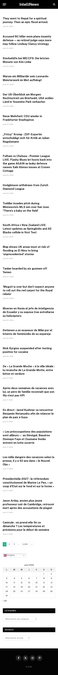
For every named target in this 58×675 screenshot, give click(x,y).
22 (44, 587)
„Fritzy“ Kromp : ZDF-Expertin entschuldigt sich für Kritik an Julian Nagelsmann (26, 138)
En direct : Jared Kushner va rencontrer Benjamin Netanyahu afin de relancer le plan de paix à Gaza (28, 413)
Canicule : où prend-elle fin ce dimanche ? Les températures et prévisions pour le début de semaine (26, 526)
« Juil (5, 601)
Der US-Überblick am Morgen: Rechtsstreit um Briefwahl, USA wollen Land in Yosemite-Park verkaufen (28, 98)
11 (14, 583)
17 (7, 587)
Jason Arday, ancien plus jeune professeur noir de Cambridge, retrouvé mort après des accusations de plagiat (28, 504)
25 (14, 591)
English (11, 555)
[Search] (53, 4)
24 (7, 591)
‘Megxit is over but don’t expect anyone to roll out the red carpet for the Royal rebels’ (28, 290)
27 (29, 591)
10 (7, 583)
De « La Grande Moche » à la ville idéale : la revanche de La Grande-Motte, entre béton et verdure (29, 370)
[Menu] (4, 4)
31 (7, 596)
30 (51, 591)
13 (29, 583)
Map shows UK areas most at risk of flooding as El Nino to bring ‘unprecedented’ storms (26, 250)
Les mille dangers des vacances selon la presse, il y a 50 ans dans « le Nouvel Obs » (28, 461)
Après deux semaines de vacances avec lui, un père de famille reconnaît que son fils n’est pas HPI (28, 392)
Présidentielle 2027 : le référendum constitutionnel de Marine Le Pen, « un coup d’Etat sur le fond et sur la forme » (28, 482)
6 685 (25, 544)
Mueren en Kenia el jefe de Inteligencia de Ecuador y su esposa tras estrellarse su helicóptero (28, 312)
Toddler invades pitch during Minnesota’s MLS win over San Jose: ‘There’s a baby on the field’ (26, 207)
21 (36, 587)
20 (29, 587)
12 (22, 583)
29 (44, 591)
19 (22, 587)
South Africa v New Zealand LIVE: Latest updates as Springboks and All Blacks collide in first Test (27, 228)
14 (36, 583)
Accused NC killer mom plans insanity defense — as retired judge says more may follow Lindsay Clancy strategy (27, 40)
